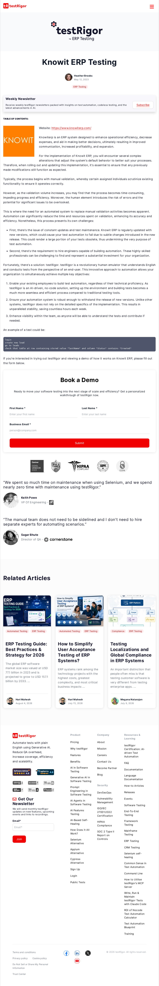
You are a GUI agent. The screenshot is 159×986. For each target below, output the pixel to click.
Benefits (75, 761)
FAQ (126, 763)
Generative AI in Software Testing (80, 779)
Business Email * (20, 424)
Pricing (74, 742)
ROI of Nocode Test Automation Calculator (134, 914)
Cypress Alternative (77, 860)
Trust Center (19, 974)
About (101, 742)
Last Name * (89, 408)
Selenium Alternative (77, 841)
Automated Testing (17, 631)
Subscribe (142, 105)
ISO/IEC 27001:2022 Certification (105, 812)
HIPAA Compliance (104, 823)
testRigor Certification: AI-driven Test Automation (134, 751)
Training (129, 933)
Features (75, 755)
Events (128, 798)
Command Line (133, 873)
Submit (79, 443)
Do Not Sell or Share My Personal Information (30, 966)
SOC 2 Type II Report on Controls (105, 835)
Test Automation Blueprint (134, 925)
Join (19, 839)
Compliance (118, 631)
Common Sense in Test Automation (135, 865)
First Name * (18, 408)
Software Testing (134, 805)
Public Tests (77, 882)
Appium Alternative (77, 851)
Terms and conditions (24, 952)
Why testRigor (79, 748)
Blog (100, 774)
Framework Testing (131, 822)
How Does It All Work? (80, 831)
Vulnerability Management (105, 800)
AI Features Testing (77, 812)
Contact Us (104, 761)
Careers (102, 755)
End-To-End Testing (131, 813)
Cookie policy (39, 958)
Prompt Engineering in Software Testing (80, 791)
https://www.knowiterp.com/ (71, 128)
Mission (102, 748)
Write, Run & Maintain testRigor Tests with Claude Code (135, 898)
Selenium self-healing (133, 855)
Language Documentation (133, 777)
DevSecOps (104, 792)
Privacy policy (20, 958)
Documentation (133, 769)
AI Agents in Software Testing (80, 802)
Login (73, 875)
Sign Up (75, 869)
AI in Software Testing (79, 769)
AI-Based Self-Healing (79, 821)
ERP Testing (79, 86)
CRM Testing (132, 847)
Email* (17, 820)
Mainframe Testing (130, 832)
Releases (129, 792)
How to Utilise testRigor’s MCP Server (134, 883)
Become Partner (107, 768)
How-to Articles (134, 785)
